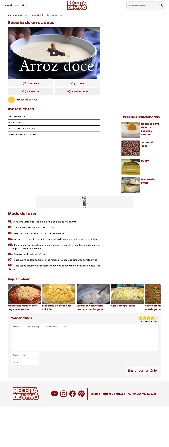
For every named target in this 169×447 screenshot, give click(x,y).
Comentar (33, 91)
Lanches (18, 15)
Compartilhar (80, 91)
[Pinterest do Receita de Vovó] (81, 396)
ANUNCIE (95, 394)
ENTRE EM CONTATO (114, 394)
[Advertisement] (84, 202)
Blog (24, 5)
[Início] (77, 5)
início (10, 15)
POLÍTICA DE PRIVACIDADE (142, 394)
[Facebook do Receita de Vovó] (72, 396)
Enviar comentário (142, 370)
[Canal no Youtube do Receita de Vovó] (54, 396)
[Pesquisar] (161, 5)
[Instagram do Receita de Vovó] (63, 396)
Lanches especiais (32, 15)
